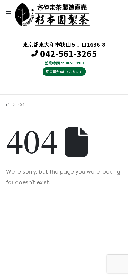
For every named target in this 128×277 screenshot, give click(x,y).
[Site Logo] (52, 14)
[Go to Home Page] (7, 105)
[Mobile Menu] (10, 13)
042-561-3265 (68, 54)
